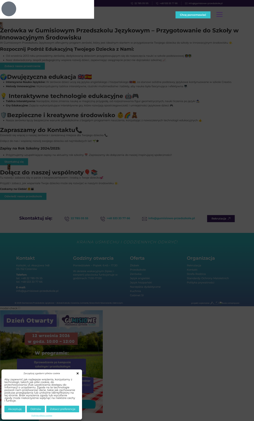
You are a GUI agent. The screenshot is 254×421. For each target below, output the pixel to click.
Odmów (35, 409)
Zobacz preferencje (62, 409)
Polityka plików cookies (41, 415)
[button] (77, 373)
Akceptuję (15, 409)
